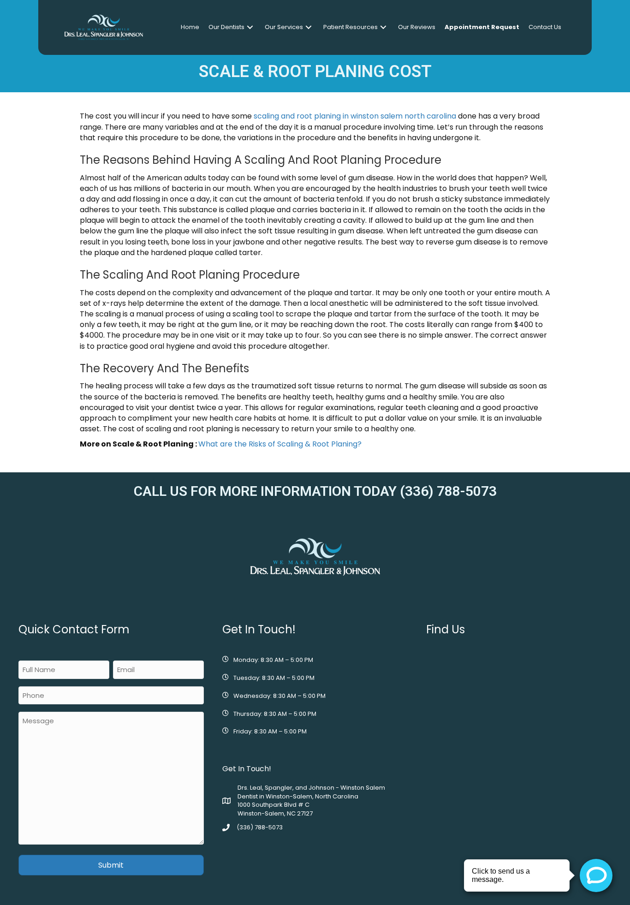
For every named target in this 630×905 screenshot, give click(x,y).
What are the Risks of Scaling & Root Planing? (280, 444)
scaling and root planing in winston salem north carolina (355, 116)
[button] (250, 27)
